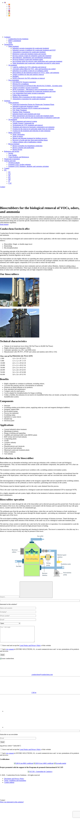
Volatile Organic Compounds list (23, 123)
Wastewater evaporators (12, 159)
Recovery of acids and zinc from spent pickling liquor (30, 140)
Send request (4, 224)
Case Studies (12, 155)
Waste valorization (14, 132)
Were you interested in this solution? (12, 802)
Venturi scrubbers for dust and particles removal (28, 74)
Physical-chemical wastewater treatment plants (27, 59)
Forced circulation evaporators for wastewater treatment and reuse (34, 91)
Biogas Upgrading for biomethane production (27, 146)
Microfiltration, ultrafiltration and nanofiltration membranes (31, 57)
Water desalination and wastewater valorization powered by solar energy (36, 63)
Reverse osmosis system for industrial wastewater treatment (31, 56)
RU (9, 177)
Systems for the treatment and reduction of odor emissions (31, 131)
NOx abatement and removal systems (24, 121)
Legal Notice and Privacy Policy (30, 645)
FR (9, 176)
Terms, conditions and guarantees (15, 780)
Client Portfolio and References (18, 157)
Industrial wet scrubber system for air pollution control (30, 71)
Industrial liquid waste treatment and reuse (26, 114)
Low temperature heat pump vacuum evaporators (28, 93)
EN (5, 170)
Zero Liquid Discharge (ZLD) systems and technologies (30, 108)
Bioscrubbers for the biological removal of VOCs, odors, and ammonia (35, 72)
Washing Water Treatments (21, 112)
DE (9, 179)
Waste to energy (17, 136)
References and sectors (11, 151)
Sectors (10, 153)
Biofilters (15, 76)
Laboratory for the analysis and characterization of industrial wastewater (36, 117)
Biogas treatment (13, 144)
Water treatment (13, 46)
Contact (6, 168)
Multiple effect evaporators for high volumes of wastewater (31, 97)
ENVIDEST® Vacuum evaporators (24, 82)
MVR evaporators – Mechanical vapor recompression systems (32, 89)
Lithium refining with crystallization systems (27, 142)
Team (10, 42)
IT (9, 181)
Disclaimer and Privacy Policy (14, 779)
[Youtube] (19, 711)
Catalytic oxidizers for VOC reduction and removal (29, 67)
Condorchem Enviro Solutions (18, 39)
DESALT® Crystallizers (20, 84)
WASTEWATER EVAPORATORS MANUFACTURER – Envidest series (37, 86)
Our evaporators (13, 80)
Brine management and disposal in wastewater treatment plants (33, 116)
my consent (10, 649)
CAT (10, 183)
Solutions (7, 101)
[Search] (15, 33)
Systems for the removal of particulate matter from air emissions (33, 129)
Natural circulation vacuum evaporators (25, 87)
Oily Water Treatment (19, 110)
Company (7, 37)
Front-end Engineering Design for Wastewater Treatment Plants (33, 104)
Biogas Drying (17, 149)
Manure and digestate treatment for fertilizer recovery (29, 138)
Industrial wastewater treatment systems (25, 106)
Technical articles (14, 162)
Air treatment (12, 65)
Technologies (8, 44)
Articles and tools (10, 161)
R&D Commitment (14, 41)
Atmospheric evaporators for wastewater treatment (29, 52)
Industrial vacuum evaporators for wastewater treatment (30, 48)
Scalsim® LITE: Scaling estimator (19, 164)
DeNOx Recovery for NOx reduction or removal (28, 78)
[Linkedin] (19, 727)
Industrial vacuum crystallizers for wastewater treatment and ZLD (34, 50)
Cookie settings (9, 782)
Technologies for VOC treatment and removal (27, 125)
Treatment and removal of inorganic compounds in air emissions (33, 127)
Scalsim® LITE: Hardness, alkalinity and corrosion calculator (28, 166)
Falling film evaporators (20, 95)
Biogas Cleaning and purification (23, 147)
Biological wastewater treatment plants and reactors (29, 54)
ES (9, 172)
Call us (33, 692)
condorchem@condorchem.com (42, 674)
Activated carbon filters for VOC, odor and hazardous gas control (34, 69)
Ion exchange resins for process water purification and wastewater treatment (37, 61)
